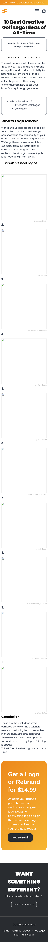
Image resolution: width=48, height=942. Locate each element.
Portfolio (16, 930)
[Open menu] (37, 11)
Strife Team (16, 57)
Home (6, 930)
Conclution (21, 108)
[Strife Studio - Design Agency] (4, 10)
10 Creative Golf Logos (27, 105)
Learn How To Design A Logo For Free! (24, 2)
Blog (16, 934)
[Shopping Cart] (45, 11)
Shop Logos (38, 930)
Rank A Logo (28, 934)
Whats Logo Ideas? (21, 101)
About (26, 930)
